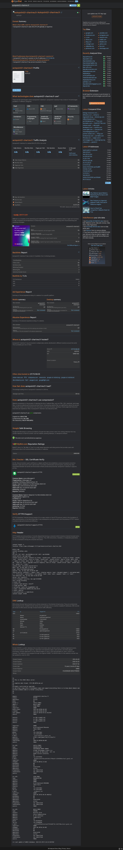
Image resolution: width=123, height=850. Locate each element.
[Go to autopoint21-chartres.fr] (61, 12)
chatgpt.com (90, 44)
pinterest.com (90, 48)
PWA (16, 133)
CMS (42, 106)
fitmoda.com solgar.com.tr (92, 138)
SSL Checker (28, 459)
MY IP (76, 1)
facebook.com (90, 35)
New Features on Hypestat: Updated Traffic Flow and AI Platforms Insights (98, 202)
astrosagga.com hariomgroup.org (94, 140)
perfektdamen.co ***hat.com (92, 121)
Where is (31, 339)
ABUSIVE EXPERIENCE (61, 1)
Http (18, 532)
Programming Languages (31, 117)
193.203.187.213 (87, 171)
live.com (102, 46)
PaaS (15, 106)
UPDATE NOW (96, 16)
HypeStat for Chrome (98, 103)
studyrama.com (33, 377)
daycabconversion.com (90, 69)
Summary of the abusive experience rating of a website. (28, 321)
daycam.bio (86, 86)
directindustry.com (18, 380)
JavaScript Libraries (58, 117)
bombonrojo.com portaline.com (93, 136)
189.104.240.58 (87, 161)
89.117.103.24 (87, 179)
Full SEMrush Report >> (73, 245)
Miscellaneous (18, 127)
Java (30, 121)
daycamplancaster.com (90, 65)
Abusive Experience (24, 317)
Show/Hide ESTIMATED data (94, 221)
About (68, 848)
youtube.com (104, 33)
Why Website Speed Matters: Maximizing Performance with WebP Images (99, 195)
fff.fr (25, 377)
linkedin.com (103, 42)
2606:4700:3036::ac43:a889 (91, 167)
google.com (89, 33)
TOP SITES (30, 1)
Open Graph (18, 131)
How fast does (32, 386)
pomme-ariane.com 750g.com (93, 134)
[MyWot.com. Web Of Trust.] (15, 444)
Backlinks (20, 252)
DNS (18, 601)
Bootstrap (72, 109)
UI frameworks (73, 106)
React (44, 121)
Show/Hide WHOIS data (93, 227)
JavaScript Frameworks (45, 117)
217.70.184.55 (50, 58)
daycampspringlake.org (90, 63)
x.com (88, 37)
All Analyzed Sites (53, 848)
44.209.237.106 (87, 156)
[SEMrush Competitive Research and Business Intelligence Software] (20, 215)
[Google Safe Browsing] (14, 438)
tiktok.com (89, 40)
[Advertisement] (46, 42)
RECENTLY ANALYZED (37, 1)
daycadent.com (87, 59)
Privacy (64, 848)
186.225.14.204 (87, 154)
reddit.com (103, 40)
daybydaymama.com (89, 80)
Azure (16, 109)
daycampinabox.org (89, 61)
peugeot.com (34, 380)
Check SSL (76, 474)
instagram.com (104, 35)
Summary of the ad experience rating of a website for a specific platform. (33, 295)
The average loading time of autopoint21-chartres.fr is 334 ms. (30, 389)
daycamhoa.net (87, 57)
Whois (19, 644)
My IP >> (108, 183)
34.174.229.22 (87, 163)
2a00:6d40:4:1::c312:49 (90, 150)
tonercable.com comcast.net (92, 129)
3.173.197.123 (86, 165)
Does (33, 400)
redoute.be (42, 377)
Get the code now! (96, 245)
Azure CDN (32, 109)
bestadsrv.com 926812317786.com (94, 123)
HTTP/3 (17, 130)
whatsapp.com (104, 48)
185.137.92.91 (86, 152)
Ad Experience (22, 292)
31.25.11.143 (86, 158)
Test (78, 527)
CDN (28, 106)
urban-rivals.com (18, 377)
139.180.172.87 (87, 169)
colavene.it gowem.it (90, 142)
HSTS (70, 119)
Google (22, 428)
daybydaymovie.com (89, 71)
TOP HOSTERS (46, 1)
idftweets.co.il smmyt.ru (91, 115)
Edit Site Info (17, 90)
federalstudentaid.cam (90, 78)
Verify (22, 514)
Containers (17, 117)
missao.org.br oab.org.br (91, 125)
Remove (88, 230)
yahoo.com (103, 44)
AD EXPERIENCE (53, 1)
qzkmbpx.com (87, 82)
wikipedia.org (90, 46)
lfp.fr (26, 380)
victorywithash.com (89, 75)
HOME (25, 1)
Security (71, 117)
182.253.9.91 (86, 175)
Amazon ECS (59, 109)
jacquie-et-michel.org (53, 377)
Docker (17, 119)
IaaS (55, 106)
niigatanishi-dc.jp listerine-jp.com (93, 117)
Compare (73, 5)
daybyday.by (86, 73)
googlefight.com (44, 380)
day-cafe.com (87, 67)
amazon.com (103, 37)
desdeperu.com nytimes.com (92, 127)
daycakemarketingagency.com (92, 84)
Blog (60, 848)
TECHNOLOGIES (70, 1)
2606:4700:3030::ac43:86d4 (91, 177)
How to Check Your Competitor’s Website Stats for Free (100, 210)
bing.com (88, 42)
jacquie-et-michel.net (67, 377)
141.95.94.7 (86, 173)
